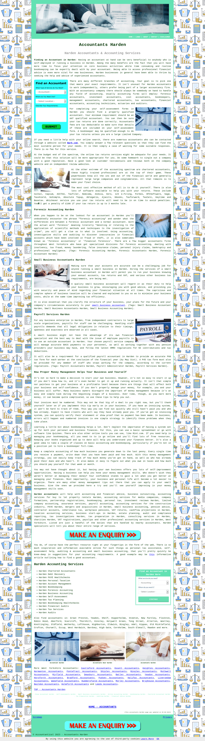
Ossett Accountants (126, 668)
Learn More (147, 739)
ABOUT (145, 37)
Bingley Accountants (143, 671)
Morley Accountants (127, 681)
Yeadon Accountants (157, 674)
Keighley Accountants (156, 668)
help (52, 76)
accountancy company (92, 91)
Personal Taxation (59, 580)
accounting (127, 81)
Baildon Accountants (46, 684)
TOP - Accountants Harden (49, 689)
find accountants (52, 618)
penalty (55, 203)
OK (158, 739)
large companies (103, 179)
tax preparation (98, 516)
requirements (107, 84)
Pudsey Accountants (111, 678)
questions (130, 143)
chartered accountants (156, 169)
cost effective (93, 187)
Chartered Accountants (61, 571)
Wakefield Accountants (65, 681)
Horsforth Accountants (48, 678)
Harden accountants (159, 84)
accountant (98, 60)
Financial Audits (58, 606)
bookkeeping (41, 69)
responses (164, 146)
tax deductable (90, 125)
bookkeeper (86, 131)
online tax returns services (104, 154)
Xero (108, 194)
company (166, 158)
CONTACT (154, 37)
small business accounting (131, 507)
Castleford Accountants (96, 668)
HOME (131, 37)
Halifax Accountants (141, 678)
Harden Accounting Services (58, 564)
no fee (50, 149)
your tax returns (93, 200)
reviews (137, 161)
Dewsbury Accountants (98, 674)
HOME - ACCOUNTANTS (102, 706)
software (88, 191)
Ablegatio (92, 197)
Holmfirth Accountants (75, 684)
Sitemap (37, 717)
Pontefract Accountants (82, 671)
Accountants (70, 668)
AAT (72, 118)
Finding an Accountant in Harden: (55, 60)
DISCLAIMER (165, 37)
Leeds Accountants (106, 684)
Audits (52, 612)
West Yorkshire (51, 668)
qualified (128, 112)
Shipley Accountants (114, 671)
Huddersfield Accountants (97, 681)
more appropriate (93, 158)
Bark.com (72, 143)
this (151, 554)
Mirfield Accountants (66, 674)
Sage (167, 194)
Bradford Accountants (81, 678)
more (164, 627)
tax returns (83, 121)
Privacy (167, 717)
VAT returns (119, 510)
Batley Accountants (128, 674)
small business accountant (108, 305)
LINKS (137, 37)
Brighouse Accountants (156, 681)
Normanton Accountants (48, 671)
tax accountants (145, 100)
